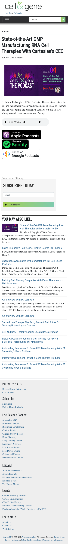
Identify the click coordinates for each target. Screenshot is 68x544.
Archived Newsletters (12, 470)
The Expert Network (11, 484)
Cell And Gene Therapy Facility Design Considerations (30, 332)
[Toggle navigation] (7, 19)
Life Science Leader (11, 447)
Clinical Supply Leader (12, 433)
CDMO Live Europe (11, 502)
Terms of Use (59, 536)
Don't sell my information (52, 539)
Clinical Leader (9, 430)
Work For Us (8, 528)
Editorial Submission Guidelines (17, 477)
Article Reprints (9, 473)
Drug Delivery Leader (12, 440)
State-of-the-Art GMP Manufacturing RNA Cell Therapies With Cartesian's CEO (42, 227)
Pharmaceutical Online (12, 457)
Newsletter (7, 403)
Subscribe (18, 13)
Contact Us (7, 525)
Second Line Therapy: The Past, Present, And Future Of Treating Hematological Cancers (30, 324)
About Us (6, 521)
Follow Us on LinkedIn (12, 407)
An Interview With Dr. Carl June (18, 299)
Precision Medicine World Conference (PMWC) (24, 509)
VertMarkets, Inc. (29, 536)
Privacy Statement (12, 539)
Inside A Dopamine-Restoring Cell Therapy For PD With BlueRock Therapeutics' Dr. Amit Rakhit (30, 340)
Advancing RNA (9, 419)
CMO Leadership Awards (14, 495)
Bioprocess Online (10, 423)
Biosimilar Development (13, 426)
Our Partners (8, 392)
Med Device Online (11, 450)
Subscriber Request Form (31, 539)
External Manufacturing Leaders (17, 505)
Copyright (7, 536)
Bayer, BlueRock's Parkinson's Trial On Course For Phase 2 (32, 247)
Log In (8, 13)
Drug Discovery (9, 437)
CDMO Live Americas (12, 498)
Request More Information (14, 389)
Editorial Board (9, 480)
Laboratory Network (11, 443)
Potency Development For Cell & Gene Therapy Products (31, 357)
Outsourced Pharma (11, 454)
